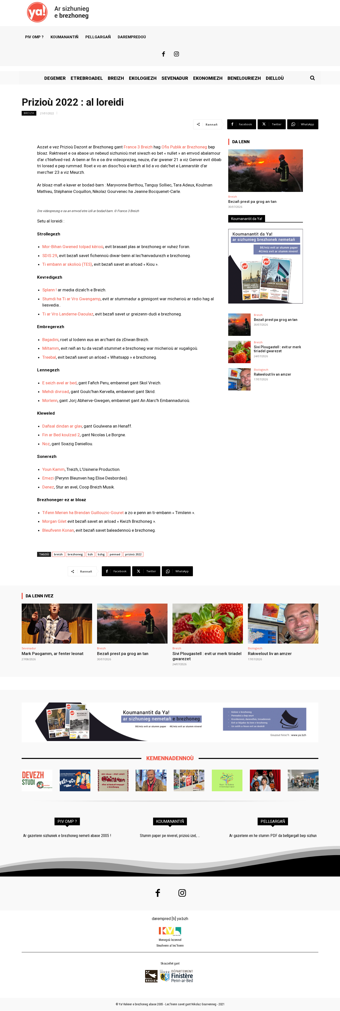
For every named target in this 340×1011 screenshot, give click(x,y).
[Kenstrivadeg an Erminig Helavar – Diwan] (303, 780)
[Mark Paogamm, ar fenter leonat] (57, 624)
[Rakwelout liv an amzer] (239, 379)
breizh (58, 554)
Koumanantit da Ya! (246, 219)
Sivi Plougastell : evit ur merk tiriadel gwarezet (277, 349)
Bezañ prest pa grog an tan (252, 201)
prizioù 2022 (133, 554)
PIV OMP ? (67, 821)
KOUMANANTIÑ (170, 821)
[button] (312, 78)
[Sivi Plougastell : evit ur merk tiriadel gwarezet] (239, 352)
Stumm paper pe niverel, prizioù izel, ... (170, 835)
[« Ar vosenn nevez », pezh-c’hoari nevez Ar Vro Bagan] (265, 780)
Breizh (29, 113)
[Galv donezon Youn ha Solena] (227, 780)
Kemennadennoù (170, 758)
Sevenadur (29, 648)
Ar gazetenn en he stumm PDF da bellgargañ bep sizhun (273, 835)
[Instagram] (177, 54)
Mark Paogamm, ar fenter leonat (52, 653)
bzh (90, 554)
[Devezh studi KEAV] (37, 780)
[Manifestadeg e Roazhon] (189, 780)
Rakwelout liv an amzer (272, 374)
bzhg (101, 554)
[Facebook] (163, 54)
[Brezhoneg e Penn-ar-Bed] (75, 780)
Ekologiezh (261, 369)
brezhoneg (75, 554)
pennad (115, 554)
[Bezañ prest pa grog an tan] (265, 170)
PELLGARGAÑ (273, 821)
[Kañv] (151, 780)
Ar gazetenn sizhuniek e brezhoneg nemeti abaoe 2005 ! (67, 835)
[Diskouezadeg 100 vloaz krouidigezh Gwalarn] (113, 780)
